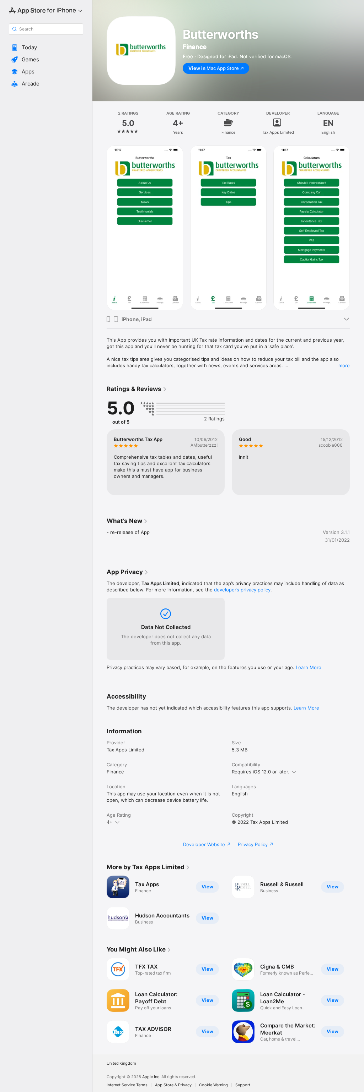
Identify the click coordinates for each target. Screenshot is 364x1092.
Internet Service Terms (127, 1085)
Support (242, 1085)
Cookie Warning (213, 1085)
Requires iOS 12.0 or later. (260, 771)
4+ (110, 822)
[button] (46, 47)
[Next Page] (357, 122)
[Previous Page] (100, 122)
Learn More (308, 667)
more (344, 365)
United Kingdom (121, 1063)
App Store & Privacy (173, 1085)
